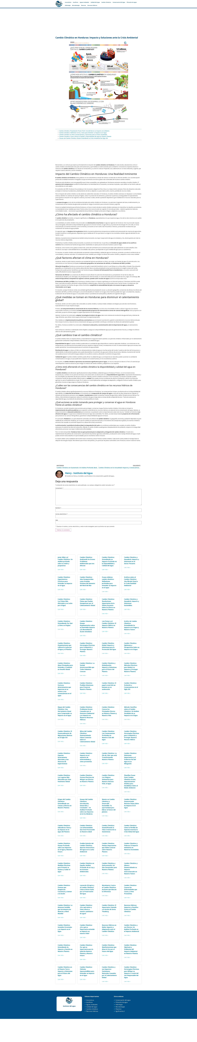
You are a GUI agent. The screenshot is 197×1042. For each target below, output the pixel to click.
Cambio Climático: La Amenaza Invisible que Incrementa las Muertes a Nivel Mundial (65, 909)
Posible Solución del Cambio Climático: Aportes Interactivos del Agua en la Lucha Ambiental (87, 847)
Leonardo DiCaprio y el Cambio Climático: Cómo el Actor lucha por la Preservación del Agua (87, 889)
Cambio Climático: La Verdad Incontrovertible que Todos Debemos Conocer (87, 667)
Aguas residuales (84, 2)
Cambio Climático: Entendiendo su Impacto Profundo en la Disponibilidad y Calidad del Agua (109, 561)
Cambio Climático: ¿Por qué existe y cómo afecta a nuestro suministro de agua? (86, 909)
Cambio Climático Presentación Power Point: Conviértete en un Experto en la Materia (84, 131)
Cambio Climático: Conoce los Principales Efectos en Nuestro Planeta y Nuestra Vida (109, 711)
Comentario (59, 488)
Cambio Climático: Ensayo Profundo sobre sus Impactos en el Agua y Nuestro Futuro (65, 847)
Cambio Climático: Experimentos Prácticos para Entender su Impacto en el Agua (65, 581)
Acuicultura (68, 2)
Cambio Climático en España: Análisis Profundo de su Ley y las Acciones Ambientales (87, 867)
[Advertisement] (98, 20)
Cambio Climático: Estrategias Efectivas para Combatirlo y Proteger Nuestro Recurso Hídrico (131, 735)
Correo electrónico (61, 514)
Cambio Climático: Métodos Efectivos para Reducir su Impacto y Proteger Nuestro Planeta (131, 667)
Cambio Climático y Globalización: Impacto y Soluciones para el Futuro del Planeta (109, 667)
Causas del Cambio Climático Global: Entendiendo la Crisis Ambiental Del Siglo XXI (83, 138)
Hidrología (68, 5)
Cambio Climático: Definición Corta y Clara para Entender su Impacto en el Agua (83, 132)
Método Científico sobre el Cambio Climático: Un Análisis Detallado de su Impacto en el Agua (131, 711)
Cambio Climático (106, 2)
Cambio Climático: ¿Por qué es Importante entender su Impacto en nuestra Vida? (87, 929)
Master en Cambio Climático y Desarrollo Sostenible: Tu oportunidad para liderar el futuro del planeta (109, 805)
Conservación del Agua (119, 2)
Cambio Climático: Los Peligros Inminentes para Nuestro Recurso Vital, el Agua (108, 779)
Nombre (58, 507)
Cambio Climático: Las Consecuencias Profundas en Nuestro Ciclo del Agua (108, 735)
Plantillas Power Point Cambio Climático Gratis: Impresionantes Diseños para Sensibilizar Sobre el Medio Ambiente (131, 781)
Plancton (83, 5)
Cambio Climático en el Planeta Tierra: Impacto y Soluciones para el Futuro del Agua (65, 971)
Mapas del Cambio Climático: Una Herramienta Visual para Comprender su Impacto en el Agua (65, 711)
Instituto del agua (69, 1006)
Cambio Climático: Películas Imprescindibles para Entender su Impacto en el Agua (87, 971)
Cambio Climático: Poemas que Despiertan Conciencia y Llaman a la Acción (65, 889)
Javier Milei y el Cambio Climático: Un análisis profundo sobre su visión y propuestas (65, 561)
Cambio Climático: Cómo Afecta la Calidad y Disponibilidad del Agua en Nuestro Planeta (85, 136)
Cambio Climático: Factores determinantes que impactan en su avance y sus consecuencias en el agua (64, 689)
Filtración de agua (132, 2)
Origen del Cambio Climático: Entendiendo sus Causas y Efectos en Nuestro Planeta (64, 803)
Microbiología (76, 5)
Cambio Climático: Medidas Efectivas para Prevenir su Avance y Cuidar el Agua (64, 867)
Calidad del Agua (95, 2)
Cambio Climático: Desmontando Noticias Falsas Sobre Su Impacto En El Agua (131, 803)
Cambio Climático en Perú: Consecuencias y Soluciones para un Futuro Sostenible (83, 134)
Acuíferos (75, 2)
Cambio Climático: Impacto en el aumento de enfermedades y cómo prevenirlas (86, 757)
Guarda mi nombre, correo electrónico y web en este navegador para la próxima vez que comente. (86, 526)
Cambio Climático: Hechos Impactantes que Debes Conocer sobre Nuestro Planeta (109, 847)
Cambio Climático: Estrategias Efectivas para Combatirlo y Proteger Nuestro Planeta (87, 647)
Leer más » (61, 569)
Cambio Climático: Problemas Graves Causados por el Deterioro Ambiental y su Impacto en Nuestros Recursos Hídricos (87, 713)
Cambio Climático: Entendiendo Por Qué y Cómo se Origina (65, 623)
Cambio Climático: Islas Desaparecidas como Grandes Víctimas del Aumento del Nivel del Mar (87, 581)
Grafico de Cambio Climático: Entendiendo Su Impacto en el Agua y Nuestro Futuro (131, 625)
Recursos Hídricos (92, 5)
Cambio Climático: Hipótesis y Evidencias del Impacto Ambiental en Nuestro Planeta (131, 949)
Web (56, 520)
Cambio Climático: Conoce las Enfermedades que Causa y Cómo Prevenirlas (130, 889)
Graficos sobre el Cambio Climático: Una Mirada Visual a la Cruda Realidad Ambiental (131, 581)
